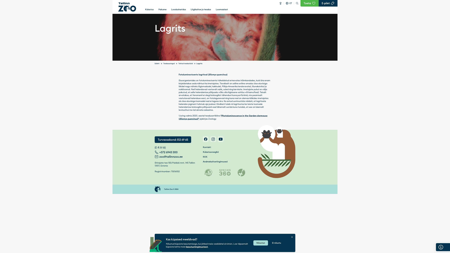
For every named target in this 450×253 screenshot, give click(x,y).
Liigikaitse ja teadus (201, 9)
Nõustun (260, 243)
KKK (205, 156)
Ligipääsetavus (280, 3)
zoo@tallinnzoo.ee (171, 156)
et (290, 3)
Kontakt (207, 147)
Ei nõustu (276, 243)
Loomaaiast (222, 9)
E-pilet (326, 3)
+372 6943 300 (168, 152)
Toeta (307, 3)
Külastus (149, 9)
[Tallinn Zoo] (127, 7)
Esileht (157, 64)
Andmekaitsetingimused (215, 161)
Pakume (162, 9)
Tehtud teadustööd (185, 64)
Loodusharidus (178, 9)
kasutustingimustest (197, 246)
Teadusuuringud (169, 64)
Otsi (297, 3)
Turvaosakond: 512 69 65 (173, 139)
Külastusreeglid (211, 152)
